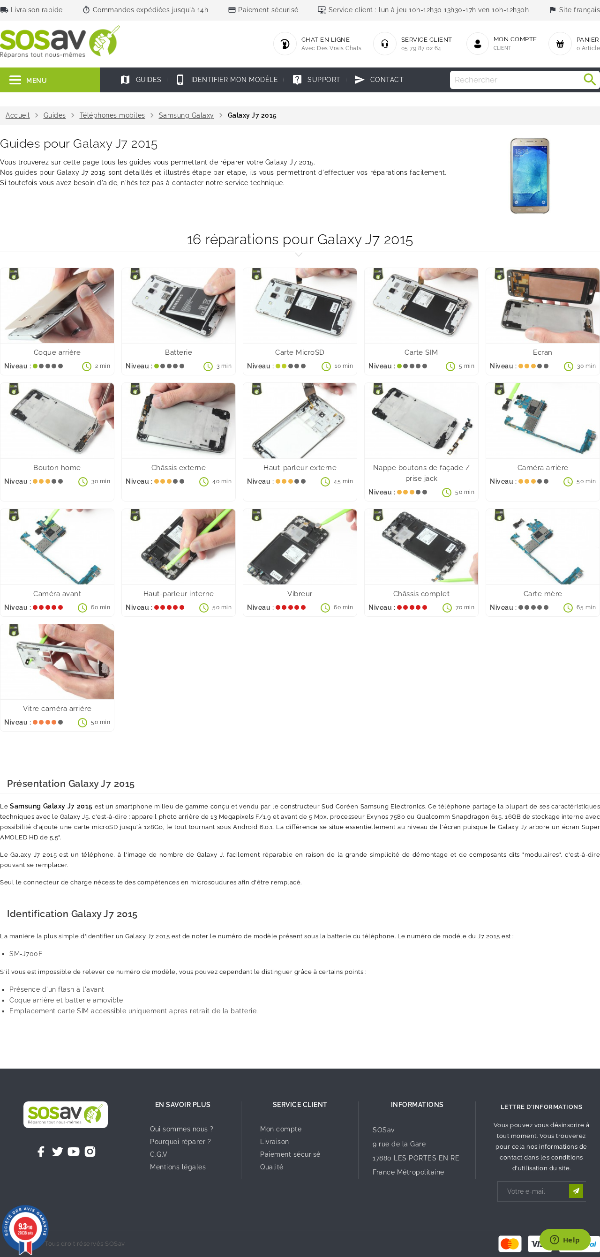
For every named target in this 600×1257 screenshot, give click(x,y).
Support (316, 79)
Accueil (18, 115)
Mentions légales (178, 1167)
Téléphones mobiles (112, 115)
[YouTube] (74, 1152)
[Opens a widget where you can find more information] (565, 1240)
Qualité (272, 1167)
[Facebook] (41, 1152)
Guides (141, 79)
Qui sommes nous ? (182, 1129)
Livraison (274, 1141)
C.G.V (159, 1154)
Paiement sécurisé (290, 1154)
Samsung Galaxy (186, 115)
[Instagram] (90, 1152)
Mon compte (280, 1129)
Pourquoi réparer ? (180, 1141)
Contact (379, 79)
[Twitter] (58, 1152)
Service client (300, 1104)
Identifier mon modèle (226, 79)
